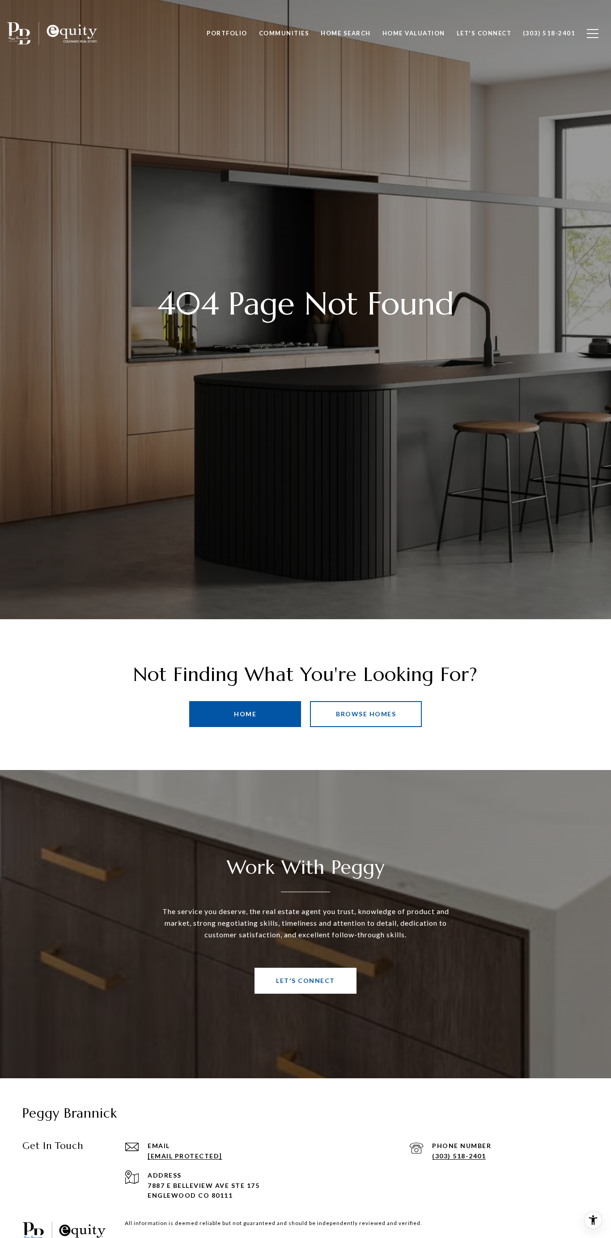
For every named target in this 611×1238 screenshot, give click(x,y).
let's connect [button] (305, 980)
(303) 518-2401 (459, 1156)
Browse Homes (366, 714)
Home (245, 714)
